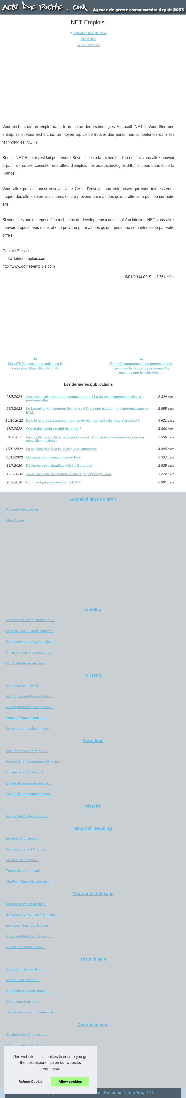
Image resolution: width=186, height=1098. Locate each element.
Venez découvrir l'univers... (26, 718)
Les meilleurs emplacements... (29, 794)
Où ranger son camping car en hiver (54, 457)
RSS (150, 1093)
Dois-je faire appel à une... (26, 772)
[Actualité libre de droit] (93, 7)
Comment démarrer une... (26, 663)
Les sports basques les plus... (29, 925)
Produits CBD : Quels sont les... (30, 631)
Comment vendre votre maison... (31, 641)
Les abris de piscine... (22, 980)
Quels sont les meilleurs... (26, 969)
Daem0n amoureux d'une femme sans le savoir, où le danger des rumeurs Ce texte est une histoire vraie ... (141, 368)
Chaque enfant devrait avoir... (28, 936)
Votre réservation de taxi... (26, 904)
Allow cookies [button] (70, 1081)
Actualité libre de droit (90, 33)
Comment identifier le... (24, 685)
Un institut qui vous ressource (28, 652)
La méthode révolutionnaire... (28, 728)
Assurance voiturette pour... (27, 751)
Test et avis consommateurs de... (31, 1012)
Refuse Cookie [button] (30, 1081)
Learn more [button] (50, 1069)
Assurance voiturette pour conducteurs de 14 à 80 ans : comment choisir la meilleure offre (83, 398)
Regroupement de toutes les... (29, 696)
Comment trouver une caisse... (29, 707)
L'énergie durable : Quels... (27, 1045)
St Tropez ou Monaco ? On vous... (32, 914)
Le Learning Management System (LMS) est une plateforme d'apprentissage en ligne (87, 410)
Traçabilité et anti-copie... (25, 871)
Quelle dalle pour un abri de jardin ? (53, 428)
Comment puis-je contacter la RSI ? (53, 482)
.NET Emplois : (88, 45)
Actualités (88, 39)
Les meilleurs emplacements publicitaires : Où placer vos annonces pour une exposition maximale (85, 438)
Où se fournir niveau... (23, 1001)
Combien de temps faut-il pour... (30, 620)
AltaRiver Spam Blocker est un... (30, 881)
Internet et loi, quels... (22, 838)
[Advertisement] (88, 84)
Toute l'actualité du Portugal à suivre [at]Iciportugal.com (68, 474)
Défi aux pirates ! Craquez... (27, 849)
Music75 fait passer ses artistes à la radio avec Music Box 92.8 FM (35, 366)
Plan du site (15, 520)
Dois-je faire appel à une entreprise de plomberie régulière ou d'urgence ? (83, 420)
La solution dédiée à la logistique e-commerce (61, 448)
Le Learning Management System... (33, 761)
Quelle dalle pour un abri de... (29, 783)
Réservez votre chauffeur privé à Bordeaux (59, 465)
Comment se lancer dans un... (29, 991)
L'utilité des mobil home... (25, 947)
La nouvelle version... (22, 860)
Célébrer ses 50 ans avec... (27, 1034)
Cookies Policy (134, 1093)
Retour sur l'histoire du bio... (27, 816)
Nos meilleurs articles (22, 509)
